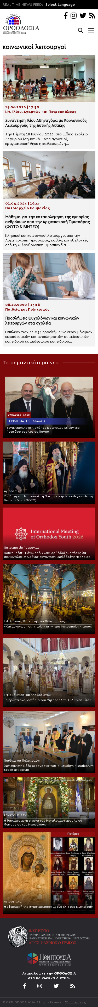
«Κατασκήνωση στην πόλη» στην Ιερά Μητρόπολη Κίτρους (48, 626)
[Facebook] (65, 16)
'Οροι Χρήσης (75, 1002)
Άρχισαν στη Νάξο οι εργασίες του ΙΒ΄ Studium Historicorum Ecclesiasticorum (49, 767)
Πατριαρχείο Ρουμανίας (21, 547)
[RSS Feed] (92, 16)
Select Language (60, 5)
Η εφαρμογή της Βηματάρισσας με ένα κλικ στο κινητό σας (48, 906)
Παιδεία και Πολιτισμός (22, 760)
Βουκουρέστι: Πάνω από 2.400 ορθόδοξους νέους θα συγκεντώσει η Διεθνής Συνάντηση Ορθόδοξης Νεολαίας (47, 554)
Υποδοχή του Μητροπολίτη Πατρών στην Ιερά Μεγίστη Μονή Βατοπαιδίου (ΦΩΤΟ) (48, 498)
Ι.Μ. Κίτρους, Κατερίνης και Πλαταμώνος (34, 621)
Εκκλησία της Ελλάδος (27, 421)
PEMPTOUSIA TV (15, 815)
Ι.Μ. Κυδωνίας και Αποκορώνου (27, 694)
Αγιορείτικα (12, 491)
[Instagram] (74, 16)
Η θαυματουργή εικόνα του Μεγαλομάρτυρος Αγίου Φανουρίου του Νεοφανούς (43, 822)
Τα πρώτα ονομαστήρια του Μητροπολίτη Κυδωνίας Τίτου (47, 700)
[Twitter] (82, 16)
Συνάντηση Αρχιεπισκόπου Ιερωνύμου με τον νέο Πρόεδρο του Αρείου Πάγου (43, 429)
